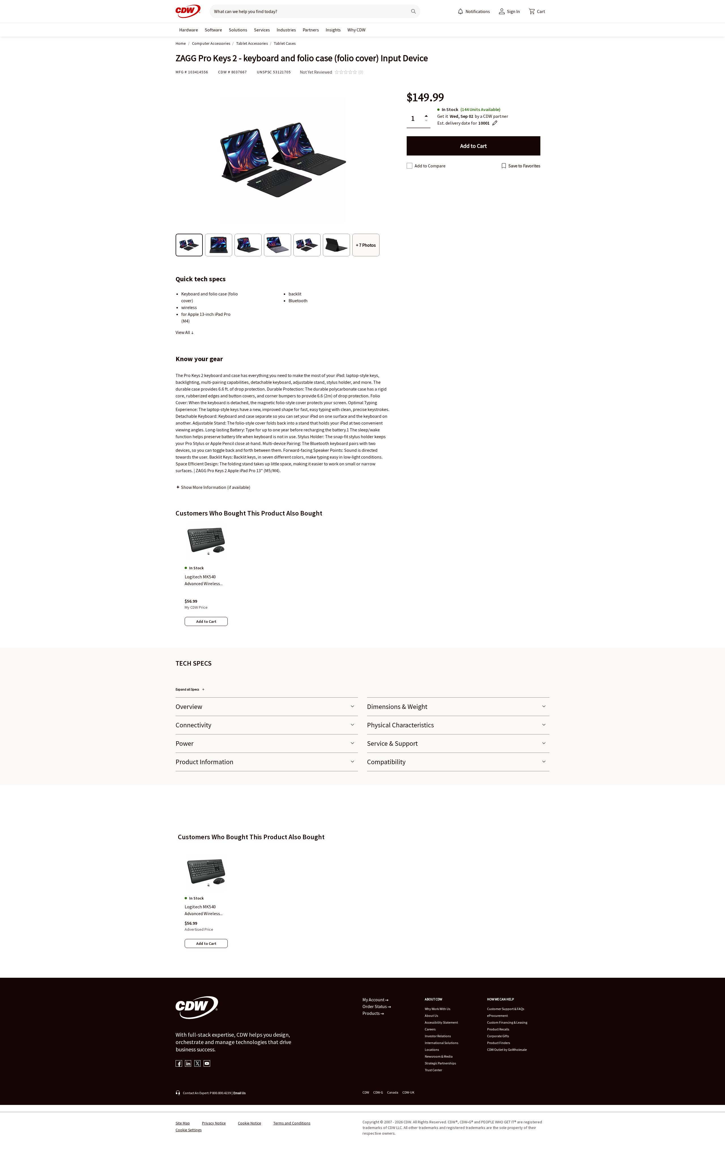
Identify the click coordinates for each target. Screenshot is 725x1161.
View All (183, 332)
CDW (365, 1092)
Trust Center (433, 1070)
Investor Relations (438, 1036)
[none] (188, 30)
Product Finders (498, 1043)
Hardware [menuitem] (188, 30)
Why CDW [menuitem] (356, 30)
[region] (362, 580)
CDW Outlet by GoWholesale (507, 1049)
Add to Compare (430, 166)
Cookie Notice (249, 1123)
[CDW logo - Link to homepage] (188, 11)
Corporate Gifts (498, 1036)
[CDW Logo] (188, 11)
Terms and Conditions (291, 1123)
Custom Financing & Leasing (507, 1022)
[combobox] (306, 11)
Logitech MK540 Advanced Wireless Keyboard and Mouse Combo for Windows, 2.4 (205, 910)
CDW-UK (408, 1092)
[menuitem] (460, 11)
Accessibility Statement (441, 1022)
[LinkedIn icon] (188, 1064)
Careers (430, 1029)
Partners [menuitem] (311, 30)
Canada (392, 1092)
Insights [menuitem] (333, 30)
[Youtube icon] (207, 1064)
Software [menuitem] (213, 30)
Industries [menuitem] (286, 30)
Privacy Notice (214, 1123)
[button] (537, 11)
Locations (432, 1049)
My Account (373, 999)
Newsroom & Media (439, 1056)
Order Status (375, 1006)
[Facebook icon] (179, 1064)
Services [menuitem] (262, 30)
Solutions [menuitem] (238, 30)
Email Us (239, 1093)
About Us (431, 1015)
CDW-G (378, 1092)
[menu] (473, 11)
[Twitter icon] (197, 1064)
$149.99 (425, 97)
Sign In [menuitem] (513, 11)
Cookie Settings (189, 1129)
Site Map (183, 1123)
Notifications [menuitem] (478, 11)
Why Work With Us (437, 1009)
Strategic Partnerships (440, 1063)
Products (371, 1013)
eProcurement (497, 1015)
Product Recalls (498, 1029)
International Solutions (441, 1043)
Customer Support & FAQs (505, 1009)
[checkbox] (409, 166)
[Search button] (413, 11)
